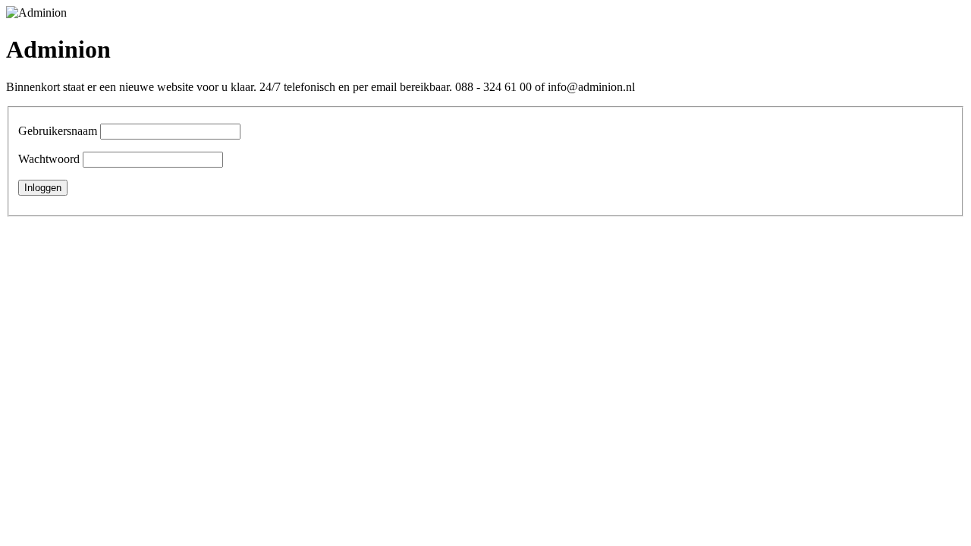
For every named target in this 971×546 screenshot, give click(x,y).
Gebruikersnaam (57, 130)
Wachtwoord (49, 158)
